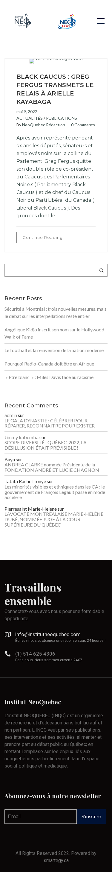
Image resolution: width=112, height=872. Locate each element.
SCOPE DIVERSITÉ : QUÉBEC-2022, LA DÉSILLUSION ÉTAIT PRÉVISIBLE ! (45, 445)
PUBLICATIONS (61, 118)
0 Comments (83, 124)
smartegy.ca (56, 860)
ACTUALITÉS (29, 118)
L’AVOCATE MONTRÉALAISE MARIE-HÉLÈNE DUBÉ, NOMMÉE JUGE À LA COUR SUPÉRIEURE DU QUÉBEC (53, 519)
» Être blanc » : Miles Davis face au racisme (48, 377)
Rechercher (102, 270)
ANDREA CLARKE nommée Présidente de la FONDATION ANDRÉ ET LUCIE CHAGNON (51, 467)
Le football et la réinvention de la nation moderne (54, 350)
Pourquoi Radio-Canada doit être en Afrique (49, 363)
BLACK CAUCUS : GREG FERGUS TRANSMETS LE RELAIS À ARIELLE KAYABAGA (55, 89)
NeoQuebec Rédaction (43, 124)
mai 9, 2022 (26, 111)
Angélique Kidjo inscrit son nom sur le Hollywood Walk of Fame (54, 333)
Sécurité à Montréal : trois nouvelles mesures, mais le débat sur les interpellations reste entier (55, 312)
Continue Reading (43, 237)
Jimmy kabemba (21, 437)
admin (10, 415)
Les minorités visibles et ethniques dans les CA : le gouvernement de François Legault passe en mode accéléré (54, 492)
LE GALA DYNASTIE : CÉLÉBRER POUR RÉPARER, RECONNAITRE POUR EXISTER (49, 423)
